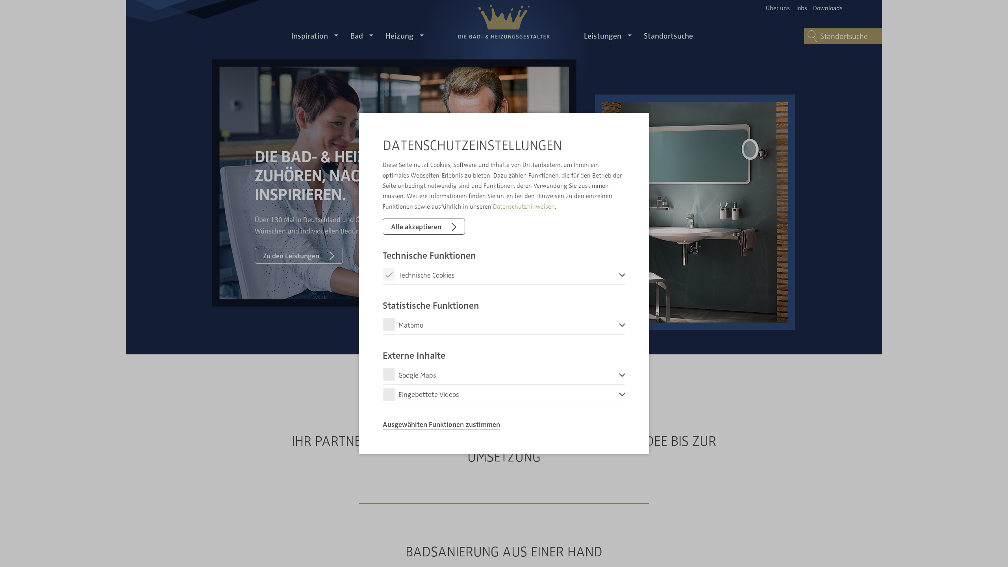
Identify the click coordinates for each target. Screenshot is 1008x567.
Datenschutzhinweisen (524, 206)
